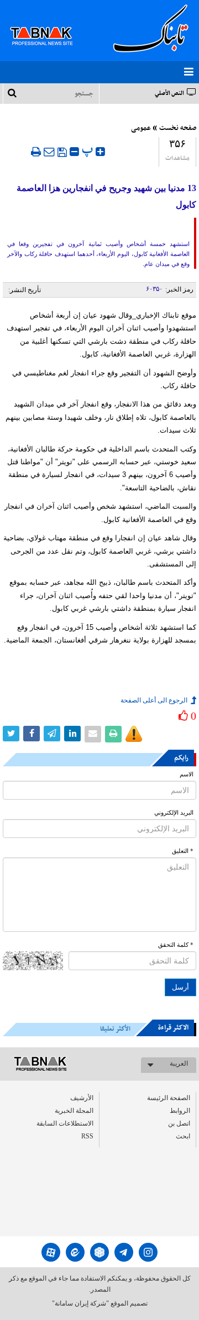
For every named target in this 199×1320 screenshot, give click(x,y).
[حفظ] (62, 152)
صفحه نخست (177, 128)
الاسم (186, 774)
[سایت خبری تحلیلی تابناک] (48, 23)
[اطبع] (36, 151)
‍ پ (89, 150)
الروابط (180, 1111)
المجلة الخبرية (74, 1111)
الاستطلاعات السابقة (64, 1123)
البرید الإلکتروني (173, 813)
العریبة (179, 1063)
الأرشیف (81, 1098)
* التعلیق (182, 851)
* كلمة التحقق (175, 945)
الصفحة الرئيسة (168, 1098)
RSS (87, 1136)
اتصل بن (179, 1123)
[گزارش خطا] (133, 734)
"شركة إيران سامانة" (80, 1303)
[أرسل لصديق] (49, 151)
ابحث (183, 1136)
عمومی (141, 128)
